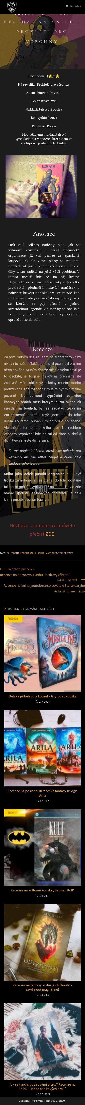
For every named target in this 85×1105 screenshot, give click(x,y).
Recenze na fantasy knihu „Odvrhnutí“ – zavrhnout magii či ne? (42, 987)
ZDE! (50, 534)
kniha (41, 553)
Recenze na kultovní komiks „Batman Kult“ (42, 890)
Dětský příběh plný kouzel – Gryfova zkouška (42, 696)
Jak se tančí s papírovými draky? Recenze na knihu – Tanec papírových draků (43, 1086)
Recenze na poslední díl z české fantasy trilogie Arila (42, 793)
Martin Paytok (54, 553)
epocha (14, 553)
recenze (68, 553)
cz (8, 553)
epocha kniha (28, 553)
